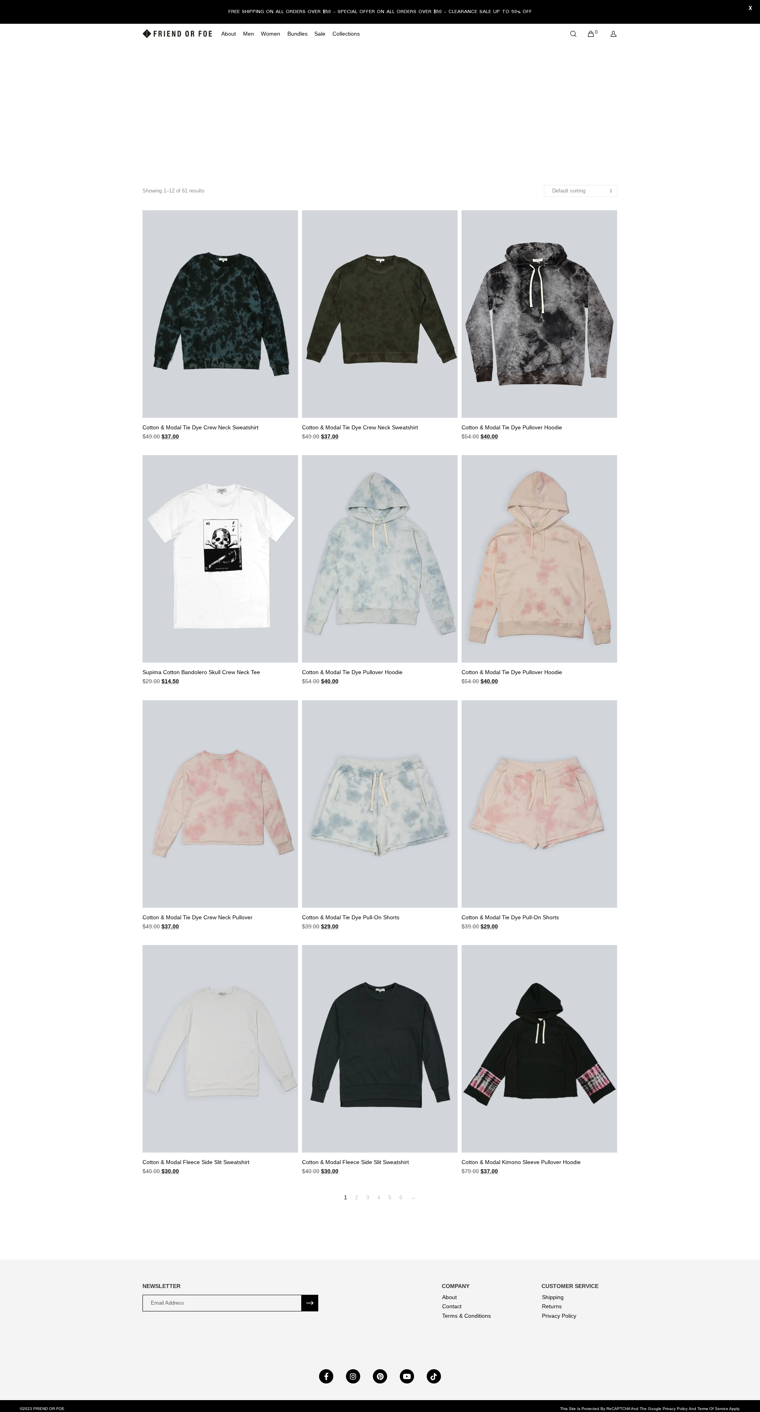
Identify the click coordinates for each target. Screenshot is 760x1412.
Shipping (553, 1297)
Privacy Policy (559, 1316)
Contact (452, 1306)
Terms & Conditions (466, 1316)
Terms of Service (712, 1408)
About (449, 1297)
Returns (552, 1306)
